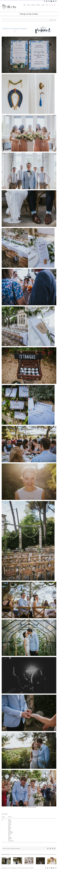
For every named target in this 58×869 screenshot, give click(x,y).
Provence (9, 834)
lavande (9, 828)
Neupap (9, 830)
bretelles (9, 820)
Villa (9, 839)
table (9, 836)
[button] (54, 5)
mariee (9, 829)
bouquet (9, 819)
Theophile (9, 837)
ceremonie (10, 821)
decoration (10, 824)
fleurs (9, 826)
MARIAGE (9, 816)
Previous (51, 20)
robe (9, 835)
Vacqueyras (10, 838)
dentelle (9, 825)
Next (55, 20)
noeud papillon (10, 831)
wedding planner (11, 840)
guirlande (9, 827)
